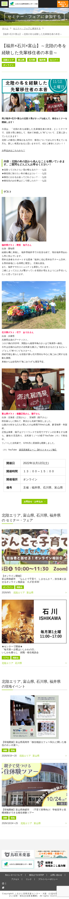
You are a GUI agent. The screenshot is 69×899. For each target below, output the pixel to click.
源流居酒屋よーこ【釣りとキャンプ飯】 (38, 450)
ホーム (5, 28)
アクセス (15, 879)
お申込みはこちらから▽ (13, 150)
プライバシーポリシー (48, 879)
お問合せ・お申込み (33, 501)
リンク (29, 879)
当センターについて (13, 875)
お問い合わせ (56, 875)
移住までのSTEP (36, 875)
